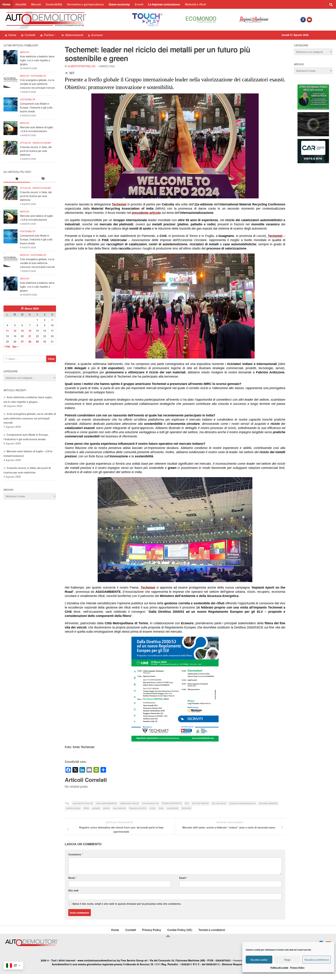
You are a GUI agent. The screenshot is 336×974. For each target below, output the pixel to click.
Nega (287, 959)
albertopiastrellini (81, 66)
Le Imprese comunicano (164, 4)
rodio (161, 808)
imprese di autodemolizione (242, 803)
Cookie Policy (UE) (179, 930)
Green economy (119, 4)
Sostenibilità (54, 4)
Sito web (73, 890)
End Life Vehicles (200, 803)
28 (29, 341)
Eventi (139, 4)
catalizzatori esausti (129, 803)
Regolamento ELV (137, 808)
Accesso (97, 35)
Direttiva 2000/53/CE (172, 803)
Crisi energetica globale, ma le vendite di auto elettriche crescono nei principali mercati (37, 83)
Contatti (30, 35)
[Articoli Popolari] (17, 178)
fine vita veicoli (219, 803)
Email (183, 878)
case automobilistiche (106, 803)
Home (6, 4)
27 (22, 341)
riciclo (152, 808)
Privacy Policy (297, 967)
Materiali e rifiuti (195, 4)
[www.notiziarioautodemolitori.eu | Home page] (45, 20)
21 (29, 336)
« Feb (7, 346)
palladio (96, 808)
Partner (49, 35)
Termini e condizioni (211, 930)
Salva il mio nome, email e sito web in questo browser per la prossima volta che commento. (126, 903)
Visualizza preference (316, 959)
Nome (72, 878)
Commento (75, 854)
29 (37, 341)
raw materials (119, 808)
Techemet (186, 808)
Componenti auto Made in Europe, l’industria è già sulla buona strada (36, 107)
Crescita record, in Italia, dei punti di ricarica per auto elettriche (36, 150)
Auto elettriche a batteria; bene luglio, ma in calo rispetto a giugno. (37, 60)
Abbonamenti (74, 35)
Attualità (20, 4)
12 (14, 331)
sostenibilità (172, 808)
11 (7, 331)
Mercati (36, 4)
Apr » (15, 346)
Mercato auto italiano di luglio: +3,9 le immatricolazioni (36, 129)
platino (106, 808)
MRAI (86, 808)
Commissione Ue (150, 803)
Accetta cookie (258, 959)
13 (22, 331)
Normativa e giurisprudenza (85, 4)
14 (29, 331)
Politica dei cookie (279, 967)
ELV (187, 803)
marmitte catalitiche (268, 803)
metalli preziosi (73, 808)
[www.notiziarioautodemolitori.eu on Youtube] (309, 19)
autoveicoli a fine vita (83, 803)
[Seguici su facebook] (303, 19)
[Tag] (43, 178)
